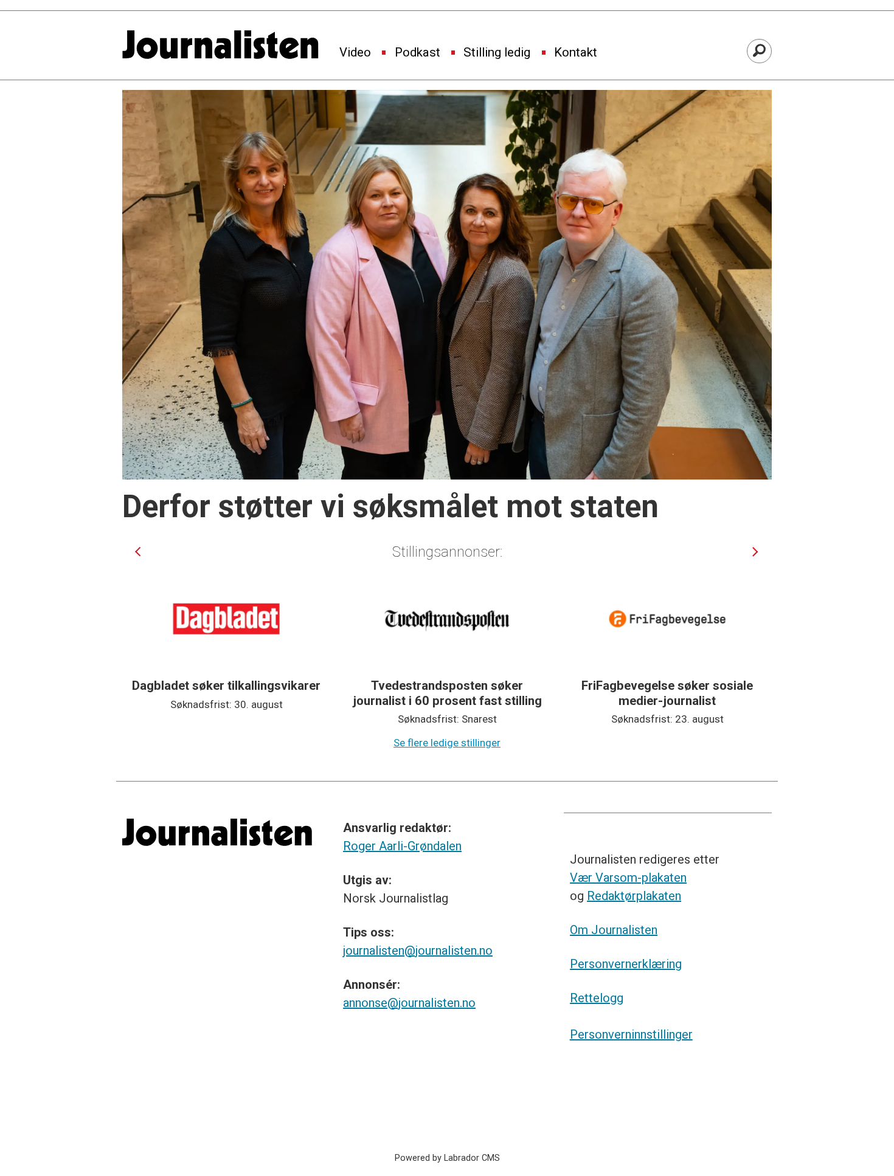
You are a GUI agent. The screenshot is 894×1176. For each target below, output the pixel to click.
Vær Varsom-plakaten (628, 877)
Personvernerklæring (626, 964)
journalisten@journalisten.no (418, 950)
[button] (137, 551)
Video (355, 53)
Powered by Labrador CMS (447, 1158)
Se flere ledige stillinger (447, 743)
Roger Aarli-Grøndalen (402, 846)
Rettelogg (596, 998)
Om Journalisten (613, 930)
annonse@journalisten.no (409, 1002)
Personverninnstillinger (631, 1034)
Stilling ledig (496, 53)
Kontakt (575, 53)
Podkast (417, 53)
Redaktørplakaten (634, 896)
